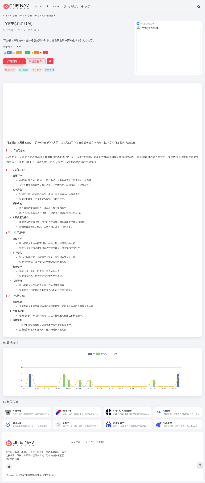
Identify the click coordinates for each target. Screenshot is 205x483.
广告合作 (88, 441)
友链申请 (75, 441)
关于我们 (100, 441)
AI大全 (14, 15)
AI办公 (37, 15)
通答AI (26, 142)
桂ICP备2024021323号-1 (45, 475)
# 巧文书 (37, 69)
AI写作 (22, 15)
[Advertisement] (102, 106)
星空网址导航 (28, 475)
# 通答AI (49, 69)
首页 (7, 15)
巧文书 (10, 142)
